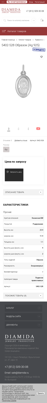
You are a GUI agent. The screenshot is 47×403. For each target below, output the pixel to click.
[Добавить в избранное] (41, 57)
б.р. (6, 149)
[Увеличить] (23, 81)
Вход (31, 2)
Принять (40, 393)
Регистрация (40, 2)
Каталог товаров (16, 31)
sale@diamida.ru (20, 372)
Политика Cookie (9, 400)
